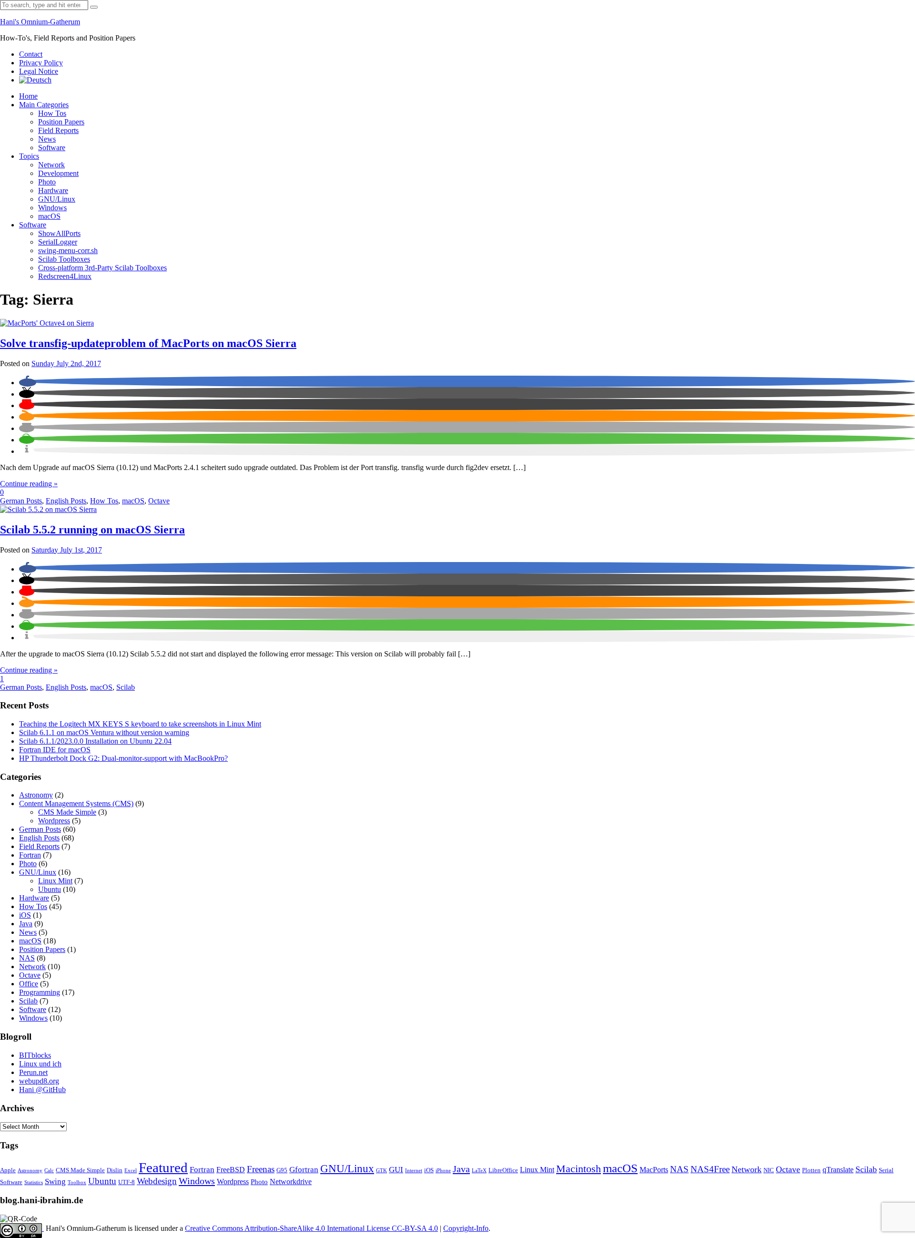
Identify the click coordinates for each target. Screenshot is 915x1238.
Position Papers (61, 122)
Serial (886, 1170)
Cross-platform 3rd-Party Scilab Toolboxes (102, 268)
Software (51, 147)
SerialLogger (57, 242)
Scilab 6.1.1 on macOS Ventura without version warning (104, 732)
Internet (413, 1170)
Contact (30, 54)
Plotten (811, 1170)
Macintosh (578, 1169)
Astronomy (36, 795)
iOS (25, 915)
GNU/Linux (56, 199)
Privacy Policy (41, 63)
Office (28, 984)
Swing (55, 1181)
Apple (8, 1170)
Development (58, 173)
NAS (27, 958)
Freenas (260, 1169)
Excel (130, 1170)
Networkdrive (291, 1181)
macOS (49, 216)
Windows (52, 208)
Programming (39, 992)
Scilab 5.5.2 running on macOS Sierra (92, 529)
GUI (396, 1169)
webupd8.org (39, 1081)
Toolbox (77, 1182)
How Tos (52, 113)
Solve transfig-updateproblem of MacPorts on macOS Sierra (148, 343)
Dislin (114, 1170)
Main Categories (44, 105)
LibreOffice (503, 1170)
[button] (27, 383)
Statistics (33, 1182)
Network (51, 165)
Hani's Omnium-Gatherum (40, 22)
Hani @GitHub (42, 1089)
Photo (47, 182)
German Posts (21, 501)
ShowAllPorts (59, 233)
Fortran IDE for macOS (55, 750)
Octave (159, 501)
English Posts (66, 501)
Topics (29, 156)
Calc (49, 1170)
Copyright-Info (465, 1228)
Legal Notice (38, 71)
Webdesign (157, 1181)
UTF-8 (126, 1182)
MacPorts (654, 1170)
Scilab (125, 687)
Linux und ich (40, 1064)
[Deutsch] (35, 80)
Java (25, 924)
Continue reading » (29, 484)
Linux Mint (55, 881)
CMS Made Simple (67, 812)
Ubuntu (49, 889)
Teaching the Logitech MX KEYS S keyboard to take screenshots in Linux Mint (140, 724)
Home (28, 96)
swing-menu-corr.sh (68, 250)
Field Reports (58, 130)
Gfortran (303, 1169)
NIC (768, 1170)
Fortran (30, 855)
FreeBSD (230, 1170)
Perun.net (33, 1072)
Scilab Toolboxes (64, 259)
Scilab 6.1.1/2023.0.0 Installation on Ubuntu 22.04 (95, 741)
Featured (163, 1167)
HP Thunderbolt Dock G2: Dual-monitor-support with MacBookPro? (123, 758)
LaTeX (479, 1170)
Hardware (53, 190)
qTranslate (838, 1170)
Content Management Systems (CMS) (76, 803)
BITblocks (35, 1055)
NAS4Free (710, 1169)
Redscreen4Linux (65, 276)
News (47, 139)
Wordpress (54, 821)
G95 (281, 1170)
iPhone (443, 1170)
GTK (381, 1170)
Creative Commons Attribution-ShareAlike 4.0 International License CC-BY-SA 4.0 (311, 1228)
